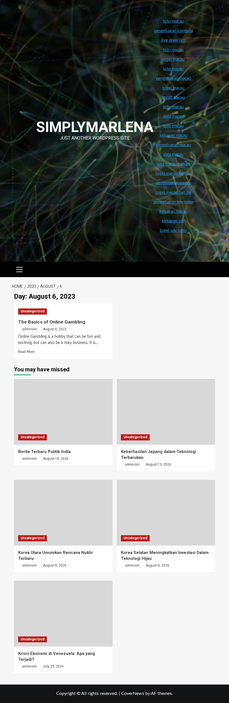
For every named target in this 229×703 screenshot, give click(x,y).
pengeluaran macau (173, 145)
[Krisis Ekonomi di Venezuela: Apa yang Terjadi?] (63, 614)
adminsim (29, 329)
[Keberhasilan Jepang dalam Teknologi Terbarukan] (166, 412)
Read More (26, 351)
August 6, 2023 (54, 329)
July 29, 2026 (53, 666)
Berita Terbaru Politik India (44, 451)
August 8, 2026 (54, 565)
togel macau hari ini (173, 192)
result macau (173, 97)
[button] (19, 269)
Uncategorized (32, 311)
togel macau (173, 88)
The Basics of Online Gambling (51, 322)
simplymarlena (95, 127)
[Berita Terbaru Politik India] (63, 412)
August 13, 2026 (158, 464)
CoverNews (132, 693)
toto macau (173, 126)
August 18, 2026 (55, 459)
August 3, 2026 (157, 565)
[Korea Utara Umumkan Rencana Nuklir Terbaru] (63, 513)
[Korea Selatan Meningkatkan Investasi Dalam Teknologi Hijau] (166, 513)
